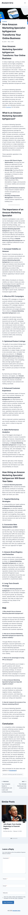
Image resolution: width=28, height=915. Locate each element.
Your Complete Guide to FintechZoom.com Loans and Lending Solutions (7, 787)
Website (5, 893)
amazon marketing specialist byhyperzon (12, 774)
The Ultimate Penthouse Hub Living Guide (21, 785)
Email (5, 886)
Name (5, 879)
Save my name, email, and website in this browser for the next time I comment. (14, 897)
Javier (5, 41)
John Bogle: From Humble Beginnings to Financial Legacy (12, 826)
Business (4, 21)
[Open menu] (25, 3)
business (8, 107)
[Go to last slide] (4, 821)
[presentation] (14, 813)
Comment (6, 858)
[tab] (12, 838)
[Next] (24, 821)
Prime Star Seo (8, 831)
